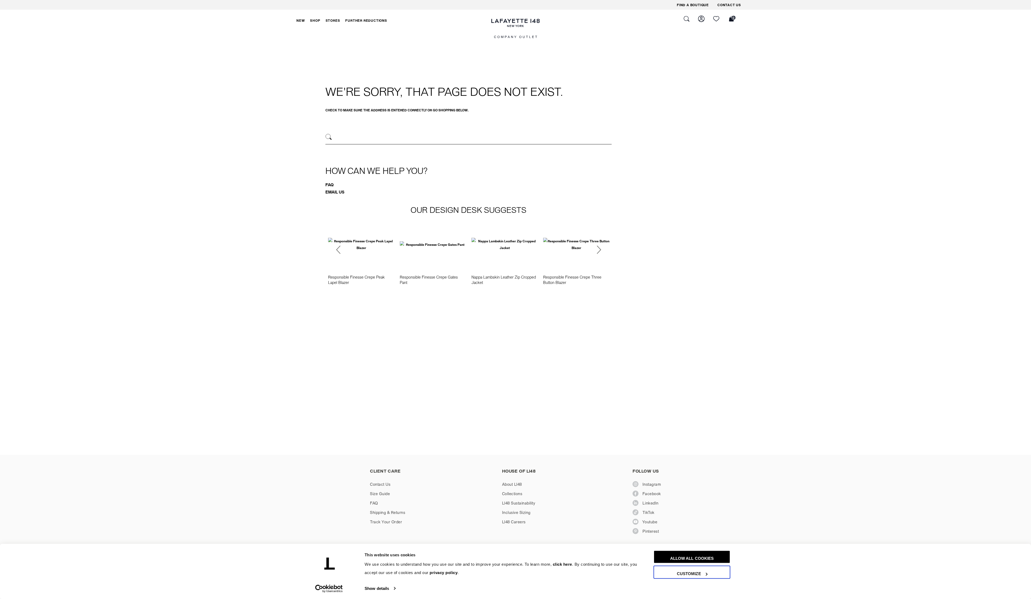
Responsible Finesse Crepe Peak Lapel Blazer (356, 280)
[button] (300, 20)
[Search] (328, 137)
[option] (361, 253)
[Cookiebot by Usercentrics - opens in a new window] (329, 589)
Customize (689, 573)
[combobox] (468, 137)
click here (562, 564)
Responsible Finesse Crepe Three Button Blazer (572, 280)
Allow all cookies (692, 558)
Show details (377, 588)
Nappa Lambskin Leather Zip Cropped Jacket (503, 280)
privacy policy (444, 573)
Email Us (334, 191)
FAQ (329, 184)
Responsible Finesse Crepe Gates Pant (429, 280)
